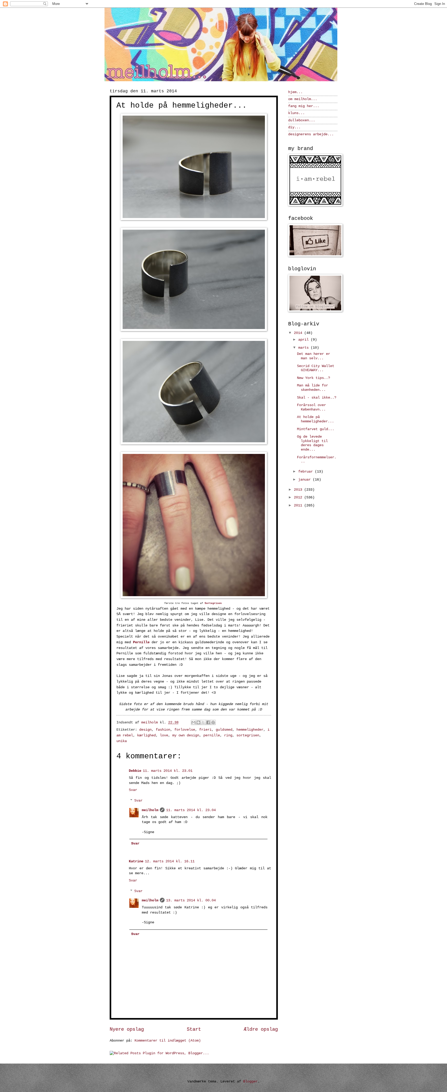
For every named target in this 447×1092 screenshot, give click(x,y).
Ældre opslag (261, 1029)
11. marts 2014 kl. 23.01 (167, 771)
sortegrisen (247, 735)
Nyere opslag (127, 1029)
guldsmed (224, 730)
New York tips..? (313, 378)
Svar (133, 790)
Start (194, 1029)
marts (304, 348)
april (304, 340)
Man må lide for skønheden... (312, 388)
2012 (299, 497)
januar (305, 480)
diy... (294, 127)
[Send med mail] (193, 722)
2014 (299, 333)
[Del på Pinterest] (213, 722)
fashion (163, 730)
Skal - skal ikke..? (316, 398)
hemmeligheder (249, 730)
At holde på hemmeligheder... (315, 419)
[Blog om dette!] (198, 722)
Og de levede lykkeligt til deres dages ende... (312, 443)
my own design (185, 735)
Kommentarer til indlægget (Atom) (168, 1041)
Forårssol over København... (311, 407)
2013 (299, 490)
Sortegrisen (213, 603)
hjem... (295, 92)
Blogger (250, 1081)
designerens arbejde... (311, 134)
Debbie (135, 771)
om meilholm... (302, 99)
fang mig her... (303, 106)
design (145, 730)
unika (121, 741)
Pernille (141, 642)
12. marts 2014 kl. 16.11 (170, 861)
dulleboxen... (301, 120)
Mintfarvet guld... (315, 429)
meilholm (150, 810)
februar (306, 472)
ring (228, 735)
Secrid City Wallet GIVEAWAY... (315, 368)
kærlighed (146, 735)
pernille (211, 735)
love (164, 735)
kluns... (296, 113)
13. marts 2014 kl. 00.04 (191, 900)
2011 (299, 505)
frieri (205, 730)
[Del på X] (203, 722)
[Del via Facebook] (208, 722)
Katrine (136, 861)
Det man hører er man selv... (313, 356)
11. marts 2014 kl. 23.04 (191, 810)
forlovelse (184, 730)
